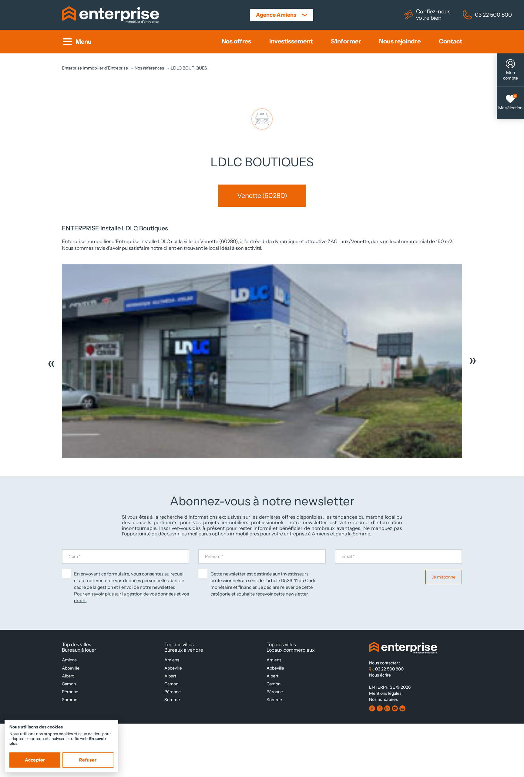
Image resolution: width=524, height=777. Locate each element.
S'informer (346, 41)
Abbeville (70, 668)
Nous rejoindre (400, 41)
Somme (69, 699)
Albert (68, 676)
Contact (450, 41)
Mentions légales (385, 693)
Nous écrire (380, 675)
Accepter (35, 760)
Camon (69, 684)
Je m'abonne (443, 577)
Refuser (87, 760)
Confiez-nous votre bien (433, 14)
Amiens (69, 660)
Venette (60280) (262, 195)
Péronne (70, 691)
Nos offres (236, 41)
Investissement (291, 41)
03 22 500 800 (493, 14)
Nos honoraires (383, 699)
